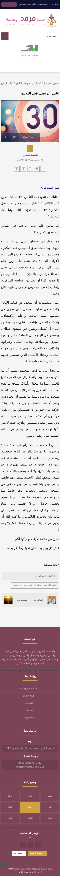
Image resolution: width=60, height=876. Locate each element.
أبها (10, 807)
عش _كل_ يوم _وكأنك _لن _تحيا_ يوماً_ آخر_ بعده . (34, 585)
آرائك (10, 796)
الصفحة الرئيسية (28, 689)
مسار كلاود (23, 872)
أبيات (50, 818)
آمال (30, 807)
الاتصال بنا (29, 718)
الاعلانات (28, 711)
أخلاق (30, 818)
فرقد (50, 796)
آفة (50, 807)
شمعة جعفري (30, 154)
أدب (10, 818)
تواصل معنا (18, 853)
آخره (30, 796)
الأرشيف (28, 703)
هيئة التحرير (28, 696)
